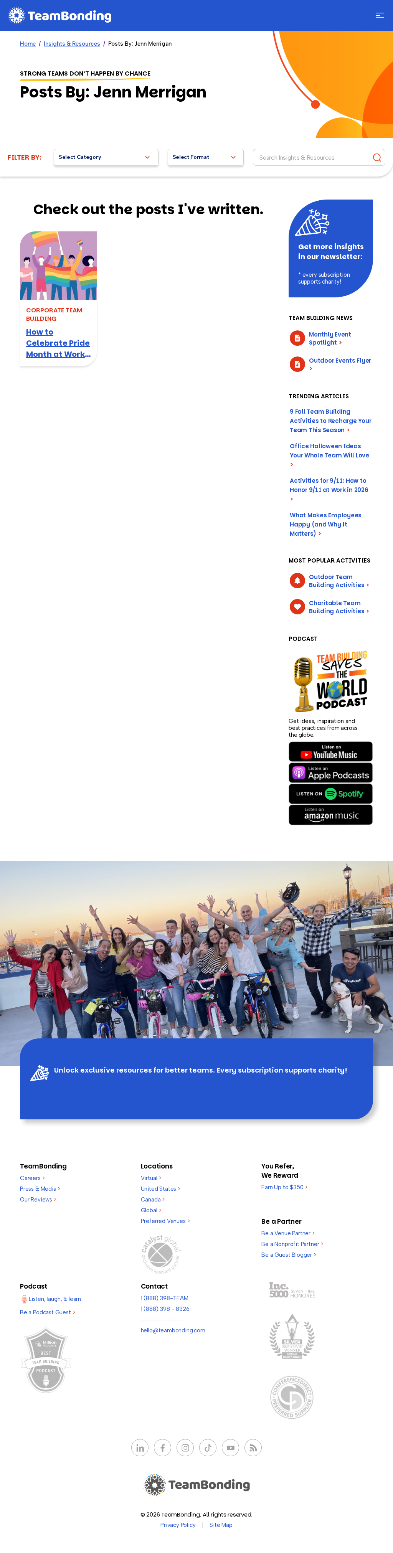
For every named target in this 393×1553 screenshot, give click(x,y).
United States (160, 1188)
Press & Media (40, 1188)
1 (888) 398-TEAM (164, 1298)
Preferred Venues (165, 1221)
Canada (153, 1199)
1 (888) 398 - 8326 (165, 1308)
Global (151, 1210)
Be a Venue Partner (287, 1233)
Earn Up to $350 (284, 1187)
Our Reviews (38, 1199)
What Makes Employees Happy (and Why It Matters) (326, 524)
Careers (32, 1178)
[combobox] (106, 157)
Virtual (151, 1178)
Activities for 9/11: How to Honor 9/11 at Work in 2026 (329, 490)
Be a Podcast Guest (47, 1312)
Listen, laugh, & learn (55, 1299)
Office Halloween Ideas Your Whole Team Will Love (329, 455)
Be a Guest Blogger (288, 1254)
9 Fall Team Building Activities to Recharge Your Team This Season (331, 421)
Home (28, 43)
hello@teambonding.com (173, 1330)
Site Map (221, 1525)
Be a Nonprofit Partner (292, 1244)
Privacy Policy (177, 1525)
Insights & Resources (72, 43)
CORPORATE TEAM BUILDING (54, 314)
